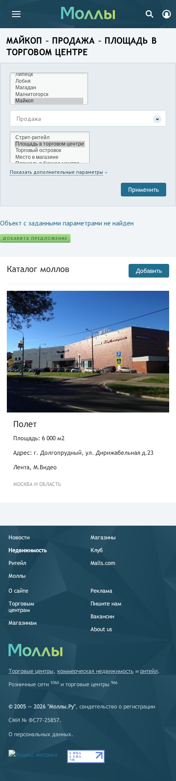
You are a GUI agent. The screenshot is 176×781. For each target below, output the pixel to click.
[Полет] (88, 351)
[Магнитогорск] (49, 94)
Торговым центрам (21, 606)
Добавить (149, 270)
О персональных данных (40, 734)
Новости (19, 537)
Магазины (103, 537)
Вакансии (102, 616)
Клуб (97, 550)
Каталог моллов (38, 269)
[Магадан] (49, 88)
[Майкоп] (49, 101)
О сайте (18, 591)
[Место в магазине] (50, 157)
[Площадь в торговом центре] (50, 144)
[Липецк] (49, 74)
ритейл (149, 671)
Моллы (17, 576)
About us (101, 629)
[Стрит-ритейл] (50, 138)
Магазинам (23, 623)
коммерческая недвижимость (95, 671)
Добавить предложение (35, 238)
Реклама (101, 591)
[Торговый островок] (50, 150)
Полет (25, 424)
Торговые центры (31, 671)
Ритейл (17, 563)
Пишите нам (106, 603)
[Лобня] (49, 81)
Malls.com (103, 563)
